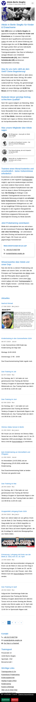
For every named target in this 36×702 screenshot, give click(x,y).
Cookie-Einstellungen (8, 693)
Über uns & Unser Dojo (9, 690)
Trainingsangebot (24, 281)
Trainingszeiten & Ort (8, 671)
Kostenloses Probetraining (10, 674)
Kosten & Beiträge (7, 687)
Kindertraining (6, 684)
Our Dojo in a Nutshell (11, 643)
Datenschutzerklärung (25, 694)
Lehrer (3, 41)
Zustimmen (5, 700)
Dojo (29, 278)
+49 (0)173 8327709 (13, 250)
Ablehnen (15, 700)
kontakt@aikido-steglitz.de (15, 253)
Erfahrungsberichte (7, 678)
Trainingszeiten (27, 180)
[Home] (3, 3)
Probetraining (29, 177)
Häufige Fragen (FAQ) (9, 681)
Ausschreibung (17, 441)
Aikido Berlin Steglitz (16, 2)
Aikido (28, 273)
